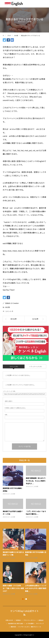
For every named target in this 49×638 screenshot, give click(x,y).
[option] (25, 560)
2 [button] (26, 599)
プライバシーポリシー (29, 620)
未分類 (29, 22)
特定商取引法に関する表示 (15, 623)
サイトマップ (40, 623)
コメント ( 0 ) (14, 366)
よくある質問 (29, 623)
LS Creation (15, 303)
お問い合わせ (9, 620)
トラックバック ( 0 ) (35, 366)
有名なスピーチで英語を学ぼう (35, 552)
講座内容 (13, 626)
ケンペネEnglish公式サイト (24, 611)
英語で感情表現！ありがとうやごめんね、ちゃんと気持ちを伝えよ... (35, 480)
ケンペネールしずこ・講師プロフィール (29, 626)
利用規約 (18, 620)
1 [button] (23, 599)
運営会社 (41, 620)
